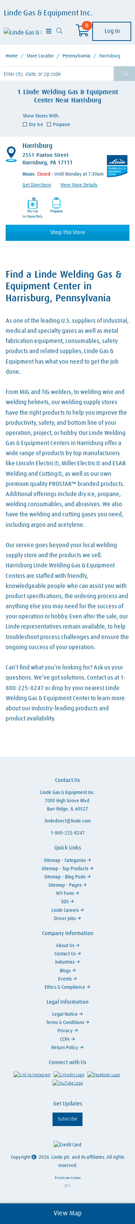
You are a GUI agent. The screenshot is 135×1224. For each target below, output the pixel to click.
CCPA (65, 1039)
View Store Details (78, 185)
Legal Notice (65, 1014)
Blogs (66, 970)
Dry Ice (36, 124)
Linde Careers (65, 910)
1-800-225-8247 (68, 833)
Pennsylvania (76, 56)
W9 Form (65, 893)
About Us (65, 945)
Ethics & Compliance (65, 987)
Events (65, 979)
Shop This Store (67, 232)
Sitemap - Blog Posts (65, 877)
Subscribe (67, 1119)
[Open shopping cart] (82, 33)
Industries (65, 962)
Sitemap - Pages (65, 885)
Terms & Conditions (65, 1022)
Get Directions (36, 185)
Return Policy (65, 1047)
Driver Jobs (65, 918)
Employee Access (68, 1178)
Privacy (65, 1031)
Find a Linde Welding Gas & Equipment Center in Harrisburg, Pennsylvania (64, 286)
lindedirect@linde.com (68, 821)
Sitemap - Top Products (65, 868)
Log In (112, 31)
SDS (65, 901)
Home (12, 56)
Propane (61, 124)
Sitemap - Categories (65, 860)
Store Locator (40, 56)
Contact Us (65, 954)
